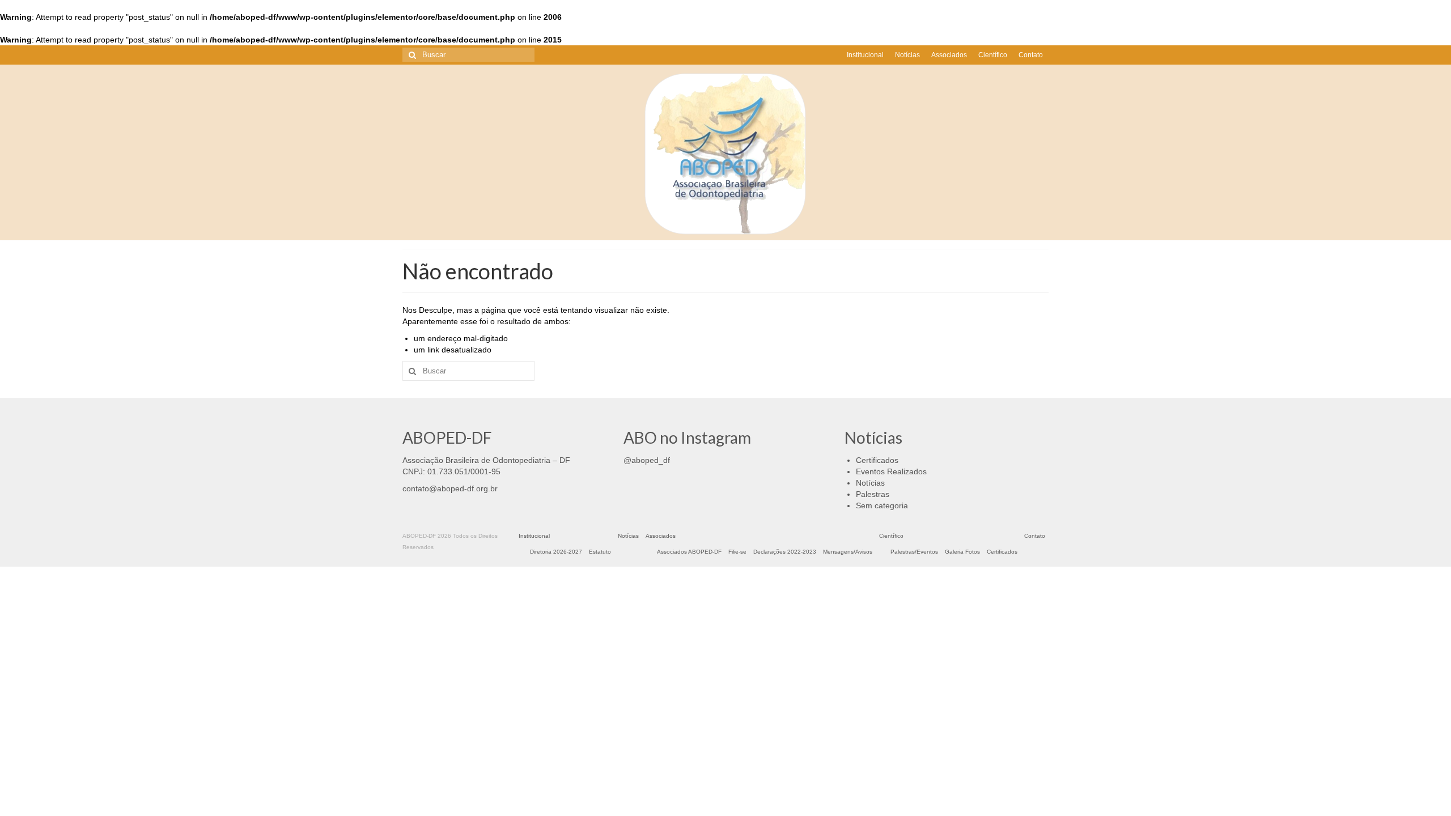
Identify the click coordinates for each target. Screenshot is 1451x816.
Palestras (872, 494)
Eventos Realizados (891, 471)
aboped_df (650, 460)
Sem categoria (882, 505)
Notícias (870, 482)
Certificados (877, 460)
